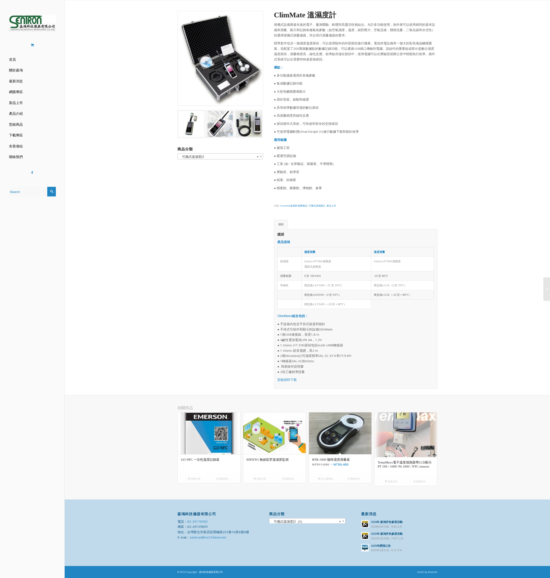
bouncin (432, 571)
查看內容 (195, 478)
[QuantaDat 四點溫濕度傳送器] (546, 289)
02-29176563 (197, 521)
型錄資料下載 (287, 379)
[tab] (281, 224)
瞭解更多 (223, 478)
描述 (281, 224)
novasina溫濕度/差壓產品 (293, 205)
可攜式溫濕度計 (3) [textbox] (306, 521)
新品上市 (331, 205)
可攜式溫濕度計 (317, 205)
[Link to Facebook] (32, 172)
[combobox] (307, 521)
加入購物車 (327, 478)
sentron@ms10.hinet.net (208, 537)
